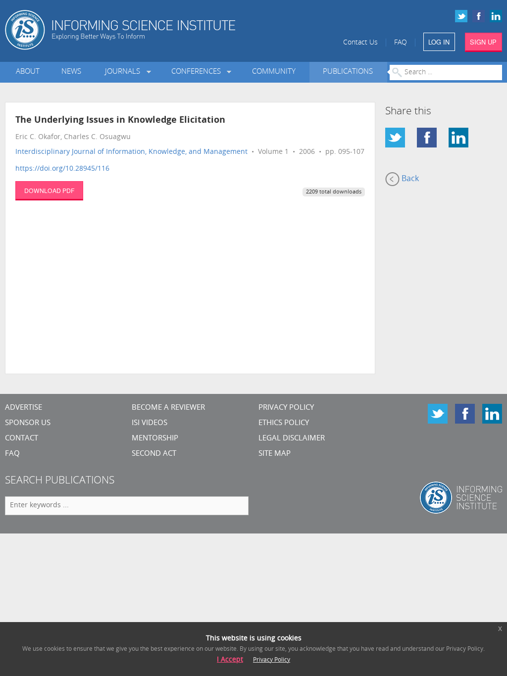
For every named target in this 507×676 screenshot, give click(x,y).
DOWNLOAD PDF (49, 190)
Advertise (23, 408)
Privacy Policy (286, 408)
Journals (124, 72)
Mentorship (155, 438)
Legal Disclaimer (291, 438)
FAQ (400, 43)
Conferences (198, 72)
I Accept (230, 660)
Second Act (154, 454)
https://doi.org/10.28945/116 (62, 169)
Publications (348, 72)
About (28, 72)
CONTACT (21, 438)
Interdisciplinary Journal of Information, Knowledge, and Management (131, 152)
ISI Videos (149, 423)
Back (409, 179)
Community (274, 72)
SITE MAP (274, 454)
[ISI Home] (148, 30)
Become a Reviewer (168, 408)
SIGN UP (483, 42)
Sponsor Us (28, 423)
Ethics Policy (283, 423)
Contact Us (360, 43)
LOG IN (439, 42)
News (71, 72)
